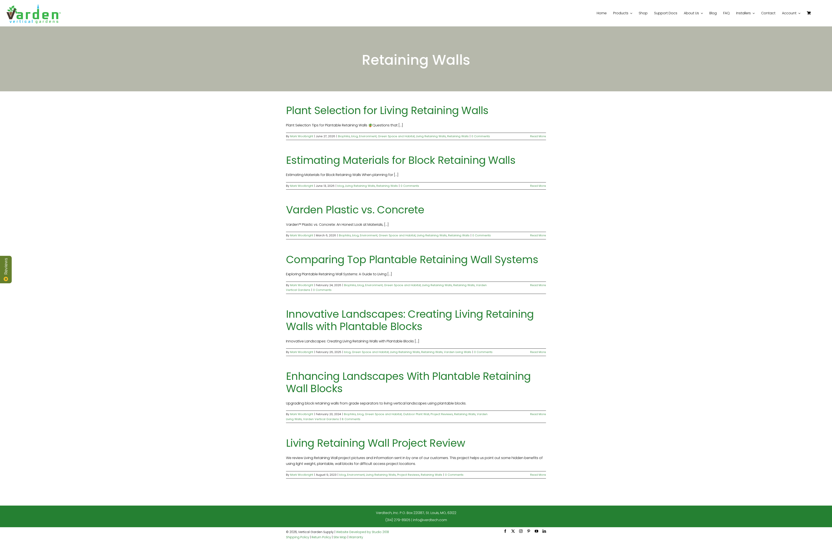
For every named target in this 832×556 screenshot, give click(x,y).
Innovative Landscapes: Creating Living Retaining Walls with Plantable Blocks (410, 320)
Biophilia (344, 136)
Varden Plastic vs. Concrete (355, 210)
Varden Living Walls (457, 352)
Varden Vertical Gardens (321, 419)
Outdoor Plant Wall (416, 414)
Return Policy (321, 537)
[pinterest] (528, 531)
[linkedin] (544, 531)
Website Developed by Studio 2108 (362, 532)
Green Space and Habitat (396, 136)
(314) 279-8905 (397, 519)
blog (354, 136)
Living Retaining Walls (431, 136)
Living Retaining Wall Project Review (375, 443)
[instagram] (521, 531)
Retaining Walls (458, 136)
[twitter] (513, 531)
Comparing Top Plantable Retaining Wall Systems (412, 259)
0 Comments (480, 136)
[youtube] (536, 531)
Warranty (356, 537)
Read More (538, 136)
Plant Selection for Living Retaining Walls (387, 110)
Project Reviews (442, 414)
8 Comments (351, 419)
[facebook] (505, 531)
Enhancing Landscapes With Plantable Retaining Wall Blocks (408, 382)
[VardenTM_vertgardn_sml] (33, 5)
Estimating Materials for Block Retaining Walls (400, 160)
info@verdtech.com (430, 519)
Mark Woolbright (301, 136)
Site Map (340, 537)
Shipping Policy (297, 537)
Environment (368, 136)
